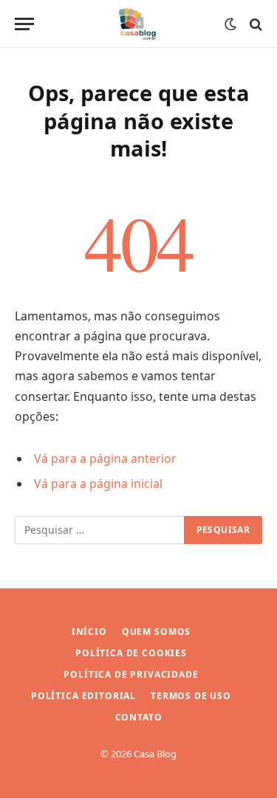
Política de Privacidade (131, 674)
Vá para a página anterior (105, 458)
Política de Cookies (131, 653)
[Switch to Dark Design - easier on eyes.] (230, 24)
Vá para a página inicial (98, 483)
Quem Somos (156, 631)
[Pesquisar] (254, 24)
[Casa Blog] (138, 24)
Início (89, 631)
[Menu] (24, 24)
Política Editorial (83, 695)
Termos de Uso (191, 695)
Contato (139, 717)
